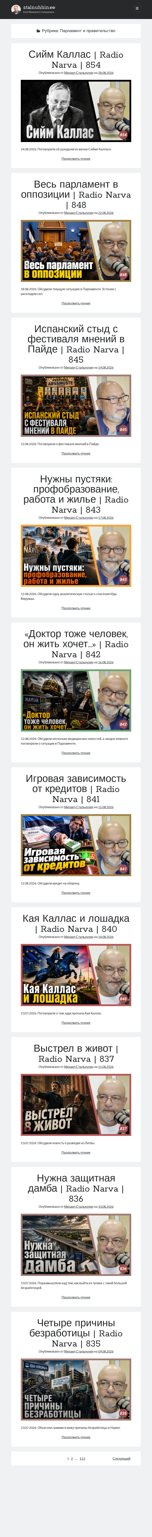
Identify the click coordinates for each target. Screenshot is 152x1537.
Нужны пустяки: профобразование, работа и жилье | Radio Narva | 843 (76, 495)
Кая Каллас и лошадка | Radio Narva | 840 (76, 924)
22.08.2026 (106, 213)
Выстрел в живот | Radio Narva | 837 (76, 1054)
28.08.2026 (106, 72)
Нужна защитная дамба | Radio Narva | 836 (76, 1189)
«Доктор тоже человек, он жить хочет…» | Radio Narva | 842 (76, 644)
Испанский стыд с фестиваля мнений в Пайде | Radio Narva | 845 (76, 345)
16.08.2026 (106, 662)
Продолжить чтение (76, 158)
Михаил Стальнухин (78, 72)
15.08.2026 (106, 807)
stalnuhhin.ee (39, 7)
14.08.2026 (106, 937)
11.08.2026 (106, 1067)
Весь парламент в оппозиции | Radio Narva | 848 (76, 195)
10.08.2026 (106, 1206)
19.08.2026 (106, 367)
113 (82, 1458)
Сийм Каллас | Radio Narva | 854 (76, 60)
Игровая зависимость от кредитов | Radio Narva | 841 (76, 789)
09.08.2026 (106, 1351)
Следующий (121, 1458)
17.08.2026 (106, 517)
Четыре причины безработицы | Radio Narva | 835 (76, 1334)
